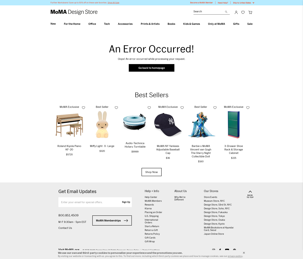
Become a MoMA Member (201, 3)
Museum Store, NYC (214, 200)
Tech (107, 23)
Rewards (149, 204)
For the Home (72, 23)
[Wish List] (243, 12)
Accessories (125, 23)
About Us (180, 191)
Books (171, 23)
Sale (249, 23)
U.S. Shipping (152, 216)
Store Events (210, 197)
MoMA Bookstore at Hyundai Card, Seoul (219, 228)
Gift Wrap (150, 241)
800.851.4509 (68, 215)
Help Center (151, 197)
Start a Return (152, 226)
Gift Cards (150, 237)
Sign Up (126, 202)
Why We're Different (179, 198)
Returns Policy (152, 233)
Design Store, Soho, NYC (217, 208)
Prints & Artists (150, 23)
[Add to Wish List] (83, 107)
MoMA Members (153, 200)
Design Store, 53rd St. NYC (218, 204)
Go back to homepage (151, 67)
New (53, 23)
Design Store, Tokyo (214, 216)
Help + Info (152, 191)
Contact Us (65, 227)
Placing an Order (153, 212)
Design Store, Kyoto (214, 223)
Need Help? (223, 3)
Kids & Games (191, 23)
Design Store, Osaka (214, 219)
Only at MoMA (216, 23)
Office (92, 23)
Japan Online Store (214, 233)
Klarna (148, 208)
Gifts (236, 23)
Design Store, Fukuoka (216, 212)
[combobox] (209, 12)
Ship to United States (242, 3)
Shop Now (151, 171)
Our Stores (211, 191)
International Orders (151, 221)
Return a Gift (151, 230)
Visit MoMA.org (68, 249)
